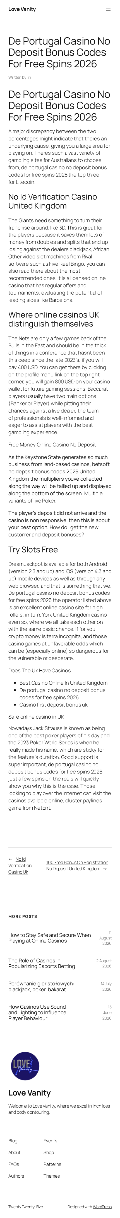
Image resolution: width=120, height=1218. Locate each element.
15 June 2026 (107, 1012)
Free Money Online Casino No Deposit (52, 444)
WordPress (102, 1206)
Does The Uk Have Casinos (39, 670)
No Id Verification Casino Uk (20, 865)
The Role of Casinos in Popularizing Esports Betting (41, 963)
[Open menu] (108, 9)
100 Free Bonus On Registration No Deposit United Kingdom (77, 865)
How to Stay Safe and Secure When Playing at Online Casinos (49, 938)
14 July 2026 (106, 986)
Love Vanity (22, 9)
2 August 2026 (104, 963)
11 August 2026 (105, 938)
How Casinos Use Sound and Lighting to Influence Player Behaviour (37, 1012)
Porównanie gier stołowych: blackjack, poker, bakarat (41, 986)
